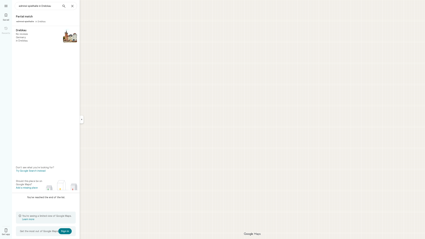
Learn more (28, 219)
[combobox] (39, 6)
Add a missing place (27, 187)
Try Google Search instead (31, 170)
